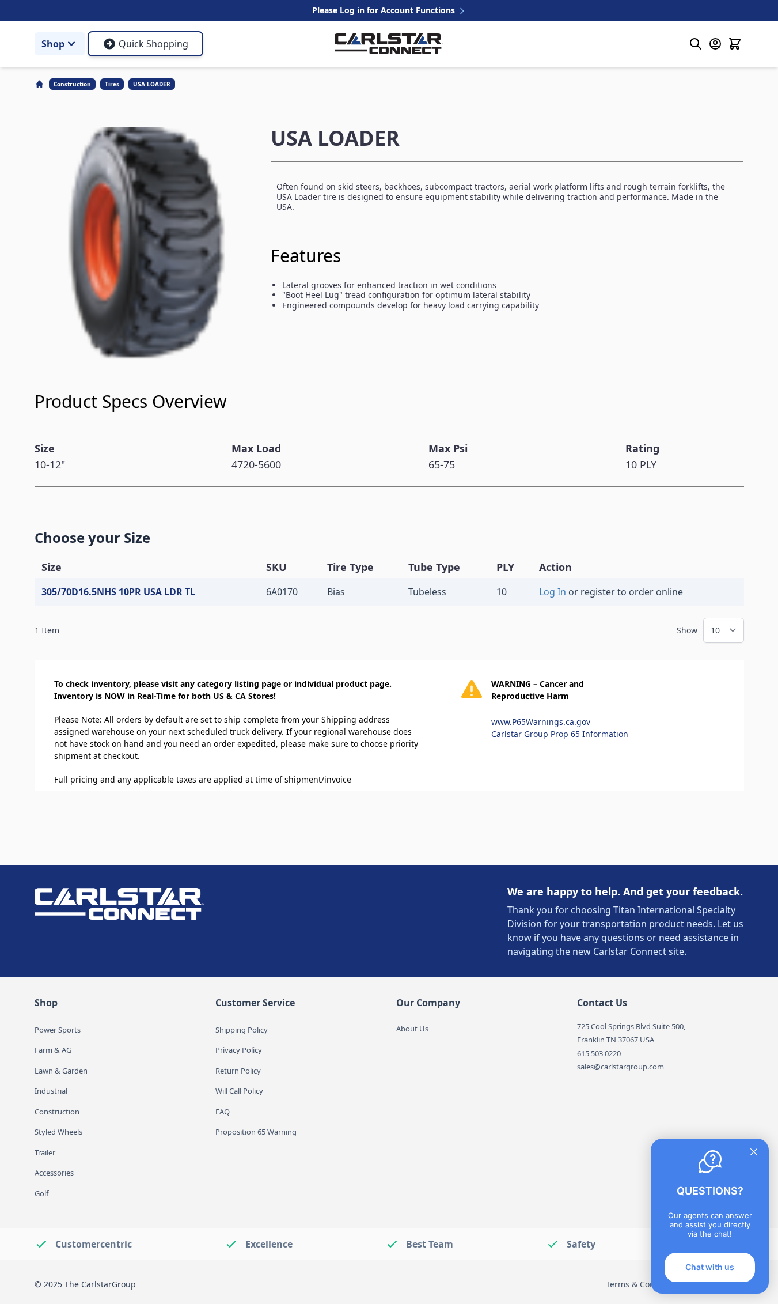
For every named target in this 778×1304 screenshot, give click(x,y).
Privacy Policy (238, 1050)
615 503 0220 (599, 1053)
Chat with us (709, 1267)
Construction (72, 84)
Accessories (54, 1172)
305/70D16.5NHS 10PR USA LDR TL (118, 591)
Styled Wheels (58, 1132)
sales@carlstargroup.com (620, 1066)
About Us (412, 1028)
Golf (41, 1193)
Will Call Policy (239, 1091)
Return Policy (238, 1070)
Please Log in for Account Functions (384, 10)
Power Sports (58, 1030)
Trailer (45, 1152)
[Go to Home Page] (41, 84)
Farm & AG (53, 1050)
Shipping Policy (241, 1030)
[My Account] (715, 44)
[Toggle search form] (695, 44)
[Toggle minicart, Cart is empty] (735, 44)
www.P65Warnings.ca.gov (540, 721)
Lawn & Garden (61, 1070)
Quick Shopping (153, 43)
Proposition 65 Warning (256, 1132)
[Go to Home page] (389, 43)
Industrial (51, 1091)
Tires (112, 84)
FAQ (222, 1111)
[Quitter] (754, 1152)
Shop (52, 43)
